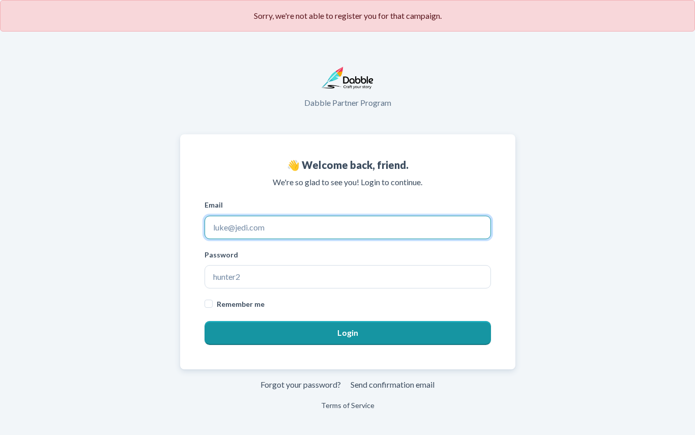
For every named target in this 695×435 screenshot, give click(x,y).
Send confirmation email (393, 384)
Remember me (241, 304)
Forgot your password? (300, 384)
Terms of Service (347, 405)
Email (214, 204)
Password (221, 254)
